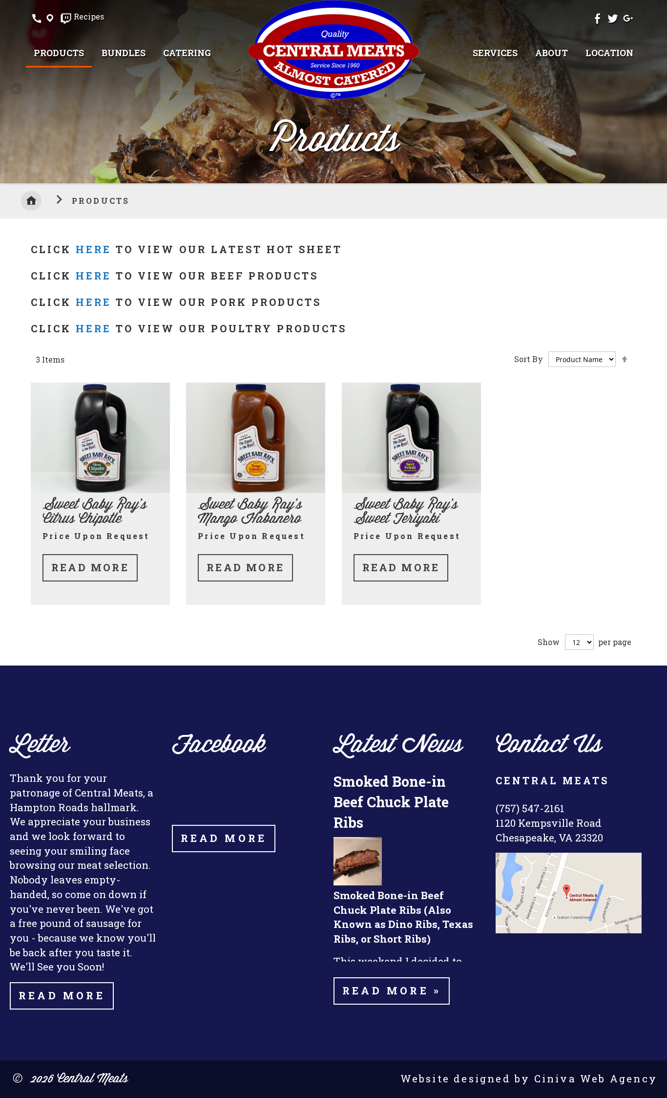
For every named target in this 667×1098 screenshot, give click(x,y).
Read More (90, 567)
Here (93, 275)
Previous (17, 89)
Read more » (391, 990)
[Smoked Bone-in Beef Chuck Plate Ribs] (358, 882)
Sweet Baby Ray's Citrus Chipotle (94, 512)
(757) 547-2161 (530, 808)
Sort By (528, 359)
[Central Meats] (333, 49)
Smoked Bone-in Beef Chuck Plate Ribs (391, 801)
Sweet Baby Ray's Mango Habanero (250, 512)
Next (650, 89)
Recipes (89, 17)
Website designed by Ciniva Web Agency (528, 1078)
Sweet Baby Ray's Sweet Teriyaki (406, 512)
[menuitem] (59, 53)
